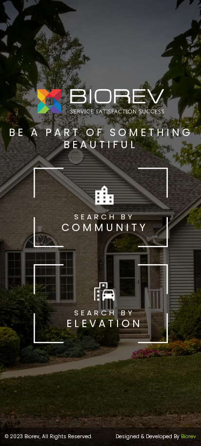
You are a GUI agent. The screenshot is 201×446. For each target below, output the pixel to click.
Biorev (188, 436)
